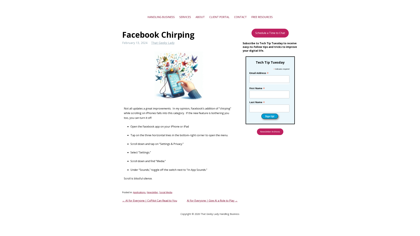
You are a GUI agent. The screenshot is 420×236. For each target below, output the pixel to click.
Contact (240, 17)
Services (185, 17)
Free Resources (262, 17)
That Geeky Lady (163, 43)
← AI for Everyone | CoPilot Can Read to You (149, 200)
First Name (257, 88)
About (200, 17)
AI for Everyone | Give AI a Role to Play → (212, 200)
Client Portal (219, 17)
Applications (139, 192)
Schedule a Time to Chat (270, 33)
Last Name (257, 102)
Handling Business (161, 17)
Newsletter (152, 192)
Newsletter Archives (270, 131)
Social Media (165, 192)
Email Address (259, 73)
